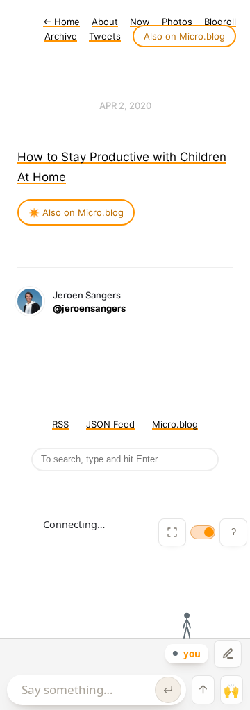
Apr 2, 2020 (125, 105)
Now (140, 21)
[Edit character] (228, 654)
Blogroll (220, 21)
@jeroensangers (89, 308)
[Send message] (168, 690)
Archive (60, 36)
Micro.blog (175, 424)
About (105, 21)
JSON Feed (110, 424)
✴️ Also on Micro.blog (76, 212)
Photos (177, 21)
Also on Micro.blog (184, 36)
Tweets (105, 36)
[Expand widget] (172, 532)
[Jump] (203, 689)
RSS (60, 424)
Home (61, 21)
